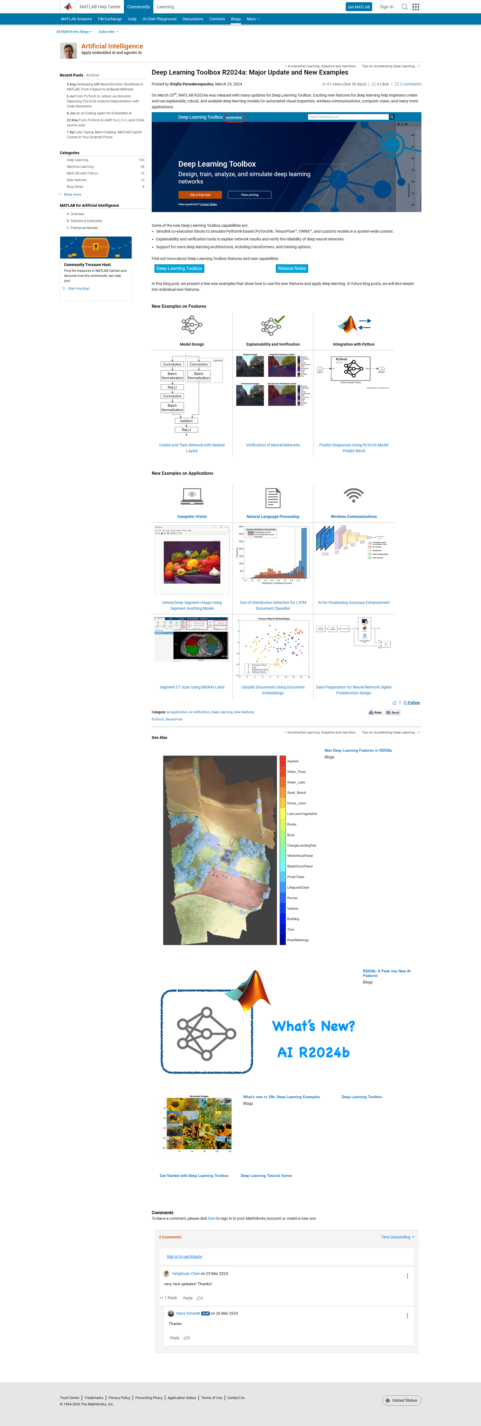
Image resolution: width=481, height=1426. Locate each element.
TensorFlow (174, 719)
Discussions (193, 19)
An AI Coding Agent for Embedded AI (104, 113)
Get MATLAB (359, 7)
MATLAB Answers (76, 19)
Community (138, 6)
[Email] (392, 712)
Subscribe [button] (106, 31)
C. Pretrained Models (82, 228)
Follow (413, 702)
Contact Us (236, 1398)
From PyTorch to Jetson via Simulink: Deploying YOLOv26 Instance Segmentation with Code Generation (103, 101)
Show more (72, 194)
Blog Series (105, 187)
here (211, 1218)
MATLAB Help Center (100, 6)
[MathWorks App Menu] (416, 7)
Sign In (388, 8)
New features (105, 180)
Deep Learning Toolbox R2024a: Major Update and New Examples (250, 72)
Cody (132, 19)
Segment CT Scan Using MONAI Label (192, 687)
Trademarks (94, 1398)
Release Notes (292, 268)
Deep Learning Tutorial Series (266, 1176)
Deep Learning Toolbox (179, 268)
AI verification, (199, 712)
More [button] (251, 19)
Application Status (182, 1398)
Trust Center (69, 1398)
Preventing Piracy (149, 1398)
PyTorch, (158, 719)
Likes (382, 84)
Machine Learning (105, 167)
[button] (404, 6)
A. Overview (75, 214)
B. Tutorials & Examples (84, 221)
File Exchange (110, 19)
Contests (217, 19)
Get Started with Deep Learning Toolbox (194, 1176)
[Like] (394, 702)
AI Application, (177, 712)
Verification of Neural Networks (273, 445)
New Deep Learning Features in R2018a (358, 750)
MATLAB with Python (105, 173)
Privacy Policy (119, 1398)
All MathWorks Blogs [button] (72, 31)
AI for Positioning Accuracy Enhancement (354, 602)
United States (404, 1400)
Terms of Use (211, 1398)
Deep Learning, (222, 712)
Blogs (236, 19)
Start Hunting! (78, 289)
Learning (165, 6)
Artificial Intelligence (112, 46)
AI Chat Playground (159, 19)
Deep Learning (105, 160)
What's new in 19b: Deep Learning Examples (281, 1097)
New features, (244, 712)
